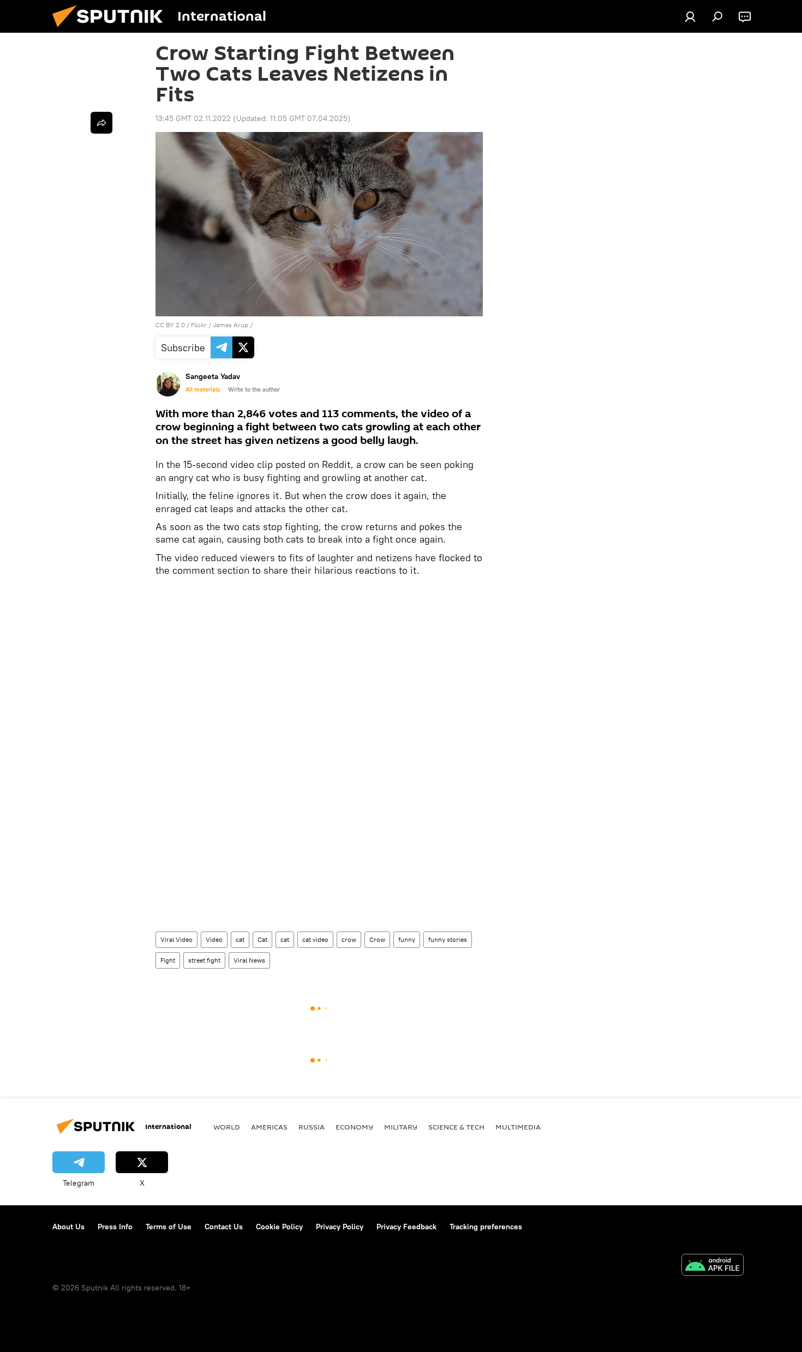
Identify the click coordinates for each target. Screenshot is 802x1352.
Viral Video (176, 939)
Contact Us (224, 1226)
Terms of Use (168, 1226)
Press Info (115, 1226)
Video (214, 939)
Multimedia (518, 1127)
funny (406, 939)
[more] (101, 123)
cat (240, 939)
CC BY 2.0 (170, 325)
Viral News (249, 960)
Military (400, 1127)
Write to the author (254, 389)
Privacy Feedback (406, 1226)
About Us (68, 1226)
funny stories (447, 939)
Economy (354, 1127)
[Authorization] (690, 16)
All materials (202, 389)
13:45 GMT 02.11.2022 (193, 118)
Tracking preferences (486, 1226)
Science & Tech (456, 1127)
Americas (269, 1127)
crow (349, 939)
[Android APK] (712, 1266)
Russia (311, 1127)
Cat (262, 939)
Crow (377, 939)
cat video (315, 939)
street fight (204, 960)
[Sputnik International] (111, 30)
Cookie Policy (279, 1226)
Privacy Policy (339, 1226)
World (226, 1127)
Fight (167, 960)
